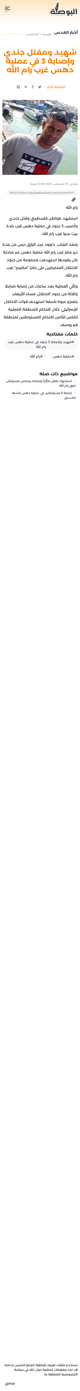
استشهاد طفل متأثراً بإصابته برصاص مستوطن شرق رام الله (41, 383)
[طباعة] (18, 87)
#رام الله (36, 356)
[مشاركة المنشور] (39, 87)
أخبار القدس (32, 34)
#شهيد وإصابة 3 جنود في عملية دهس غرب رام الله (41, 344)
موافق (10, 1383)
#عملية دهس (63, 356)
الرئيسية (47, 34)
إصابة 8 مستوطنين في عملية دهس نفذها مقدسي (44, 395)
